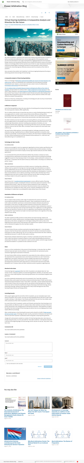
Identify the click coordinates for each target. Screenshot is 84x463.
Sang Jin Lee (7, 24)
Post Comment (48, 366)
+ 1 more (41, 16)
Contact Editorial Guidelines (44, 378)
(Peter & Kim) (35, 24)
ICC (10, 16)
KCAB (14, 16)
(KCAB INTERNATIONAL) (16, 24)
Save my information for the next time (15, 363)
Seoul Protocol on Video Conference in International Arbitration (35, 91)
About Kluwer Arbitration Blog (10, 461)
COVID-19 (28, 16)
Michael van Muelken (27, 24)
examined (17, 271)
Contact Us (20, 461)
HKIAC (6, 16)
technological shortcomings (11, 85)
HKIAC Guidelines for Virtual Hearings (37, 89)
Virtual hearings (34, 16)
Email (6, 358)
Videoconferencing (20, 16)
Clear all (39, 366)
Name (6, 352)
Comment (7, 341)
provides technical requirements (22, 181)
